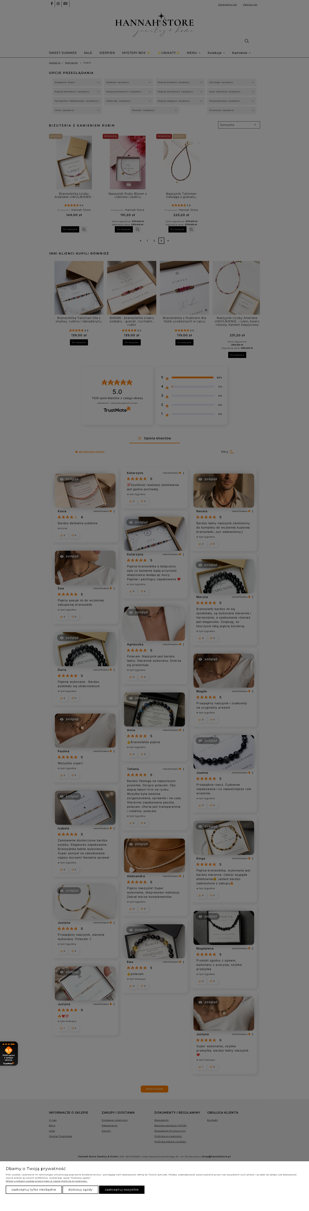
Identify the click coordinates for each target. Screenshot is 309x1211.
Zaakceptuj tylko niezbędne (33, 1189)
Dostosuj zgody (80, 1189)
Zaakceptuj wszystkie (122, 1189)
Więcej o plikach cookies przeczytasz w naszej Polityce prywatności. (47, 1181)
